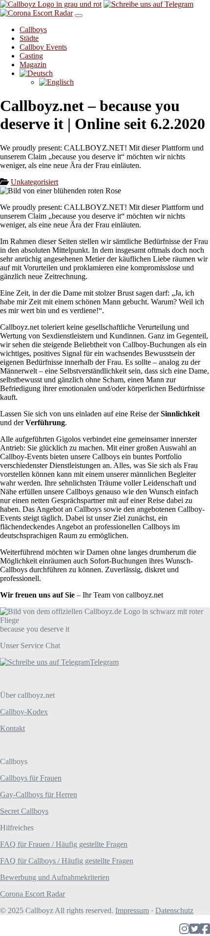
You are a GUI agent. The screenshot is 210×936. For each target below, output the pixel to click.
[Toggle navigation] (79, 15)
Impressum (132, 910)
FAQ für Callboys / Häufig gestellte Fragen (66, 861)
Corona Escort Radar (32, 894)
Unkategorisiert (34, 182)
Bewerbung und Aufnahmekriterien (54, 877)
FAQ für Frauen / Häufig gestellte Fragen (63, 844)
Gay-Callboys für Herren (38, 794)
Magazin (33, 64)
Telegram (104, 662)
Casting (31, 56)
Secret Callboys (24, 811)
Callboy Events (43, 47)
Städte (29, 38)
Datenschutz (174, 910)
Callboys (33, 29)
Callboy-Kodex (24, 712)
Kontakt (12, 728)
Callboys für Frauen (31, 778)
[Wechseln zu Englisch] (56, 82)
